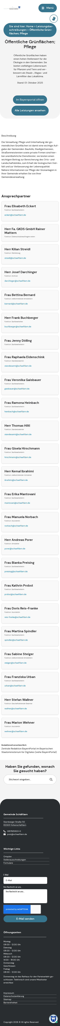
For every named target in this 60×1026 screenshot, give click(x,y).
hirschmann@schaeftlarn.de (18, 457)
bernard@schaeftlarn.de (16, 303)
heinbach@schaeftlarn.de (17, 411)
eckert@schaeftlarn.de (15, 215)
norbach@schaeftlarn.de (16, 525)
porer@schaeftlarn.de (15, 548)
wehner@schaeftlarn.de (16, 731)
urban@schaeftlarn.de (15, 685)
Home (29, 26)
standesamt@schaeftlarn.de (18, 366)
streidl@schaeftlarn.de (15, 258)
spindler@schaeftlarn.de (16, 640)
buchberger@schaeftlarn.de (18, 326)
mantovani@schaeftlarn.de (17, 503)
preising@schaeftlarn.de (16, 571)
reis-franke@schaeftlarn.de (17, 617)
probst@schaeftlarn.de (15, 594)
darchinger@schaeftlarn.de (17, 281)
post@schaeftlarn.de (17, 834)
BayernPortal (49, 752)
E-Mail (5, 875)
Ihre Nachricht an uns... (12, 887)
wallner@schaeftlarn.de (16, 708)
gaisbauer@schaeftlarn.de (17, 388)
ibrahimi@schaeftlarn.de (16, 480)
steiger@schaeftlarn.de (16, 662)
